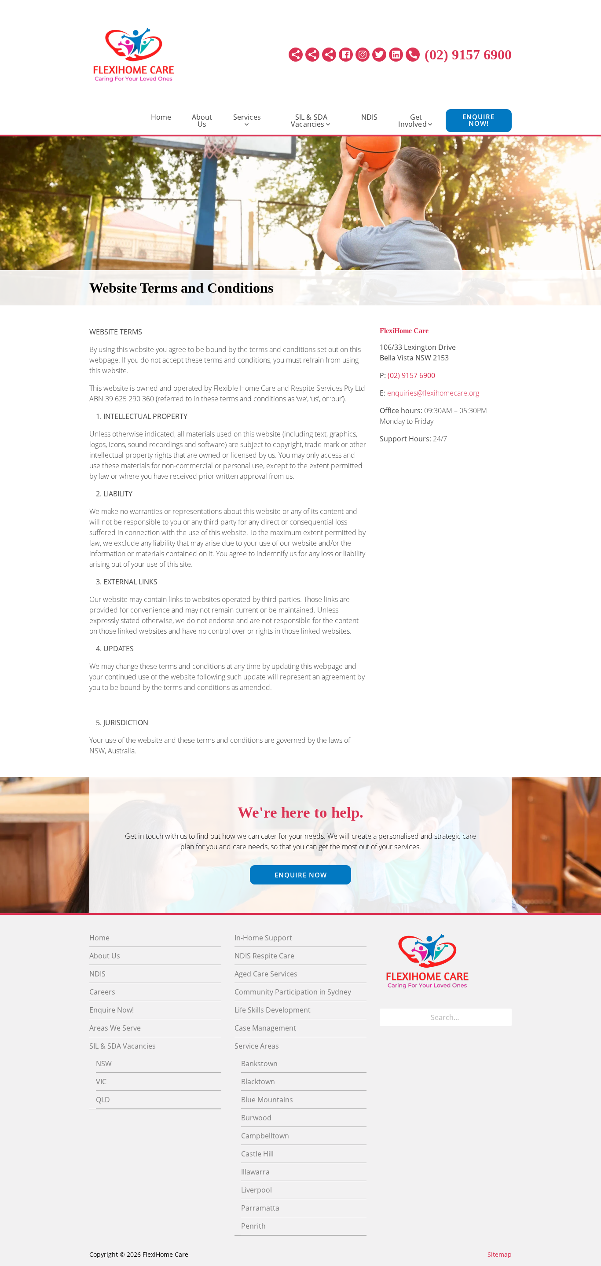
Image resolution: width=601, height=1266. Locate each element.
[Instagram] (362, 55)
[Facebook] (345, 55)
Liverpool (256, 1190)
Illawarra (255, 1172)
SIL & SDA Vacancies (309, 120)
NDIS (369, 117)
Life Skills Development (273, 1010)
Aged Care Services (266, 974)
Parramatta (260, 1208)
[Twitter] (379, 55)
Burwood (256, 1118)
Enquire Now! (478, 120)
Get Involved (412, 120)
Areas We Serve (115, 1028)
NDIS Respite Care (264, 956)
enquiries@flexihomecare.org (433, 393)
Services (247, 117)
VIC (101, 1081)
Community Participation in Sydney (293, 992)
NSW (104, 1063)
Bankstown (259, 1063)
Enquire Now (301, 874)
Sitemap (499, 1254)
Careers (102, 992)
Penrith (253, 1226)
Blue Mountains (267, 1100)
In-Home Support (263, 938)
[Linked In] (396, 55)
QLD (103, 1100)
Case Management (265, 1028)
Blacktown (258, 1081)
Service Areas (257, 1046)
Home (161, 117)
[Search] (502, 1017)
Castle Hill (257, 1154)
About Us (202, 120)
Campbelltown (265, 1136)
